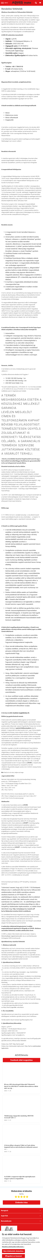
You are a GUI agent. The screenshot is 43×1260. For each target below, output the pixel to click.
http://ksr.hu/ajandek (9, 1007)
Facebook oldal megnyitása (21, 1060)
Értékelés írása (21, 1202)
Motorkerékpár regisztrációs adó (11, 936)
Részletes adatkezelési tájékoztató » (13, 1246)
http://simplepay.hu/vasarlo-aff (24, 909)
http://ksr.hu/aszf (18, 1044)
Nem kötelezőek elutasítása (13, 1251)
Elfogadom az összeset (13, 1256)
